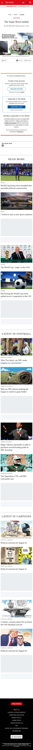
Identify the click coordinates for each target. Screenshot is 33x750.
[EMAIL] (3, 145)
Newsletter (29, 60)
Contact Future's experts (16, 712)
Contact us (20, 131)
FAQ (16, 725)
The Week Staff (10, 26)
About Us (17, 709)
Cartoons (16, 18)
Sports (15, 14)
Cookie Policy (16, 720)
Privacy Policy (16, 717)
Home (9, 14)
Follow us (20, 60)
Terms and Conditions (16, 715)
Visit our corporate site (23, 744)
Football (22, 14)
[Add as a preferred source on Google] (16, 737)
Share (5, 60)
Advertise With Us (17, 723)
